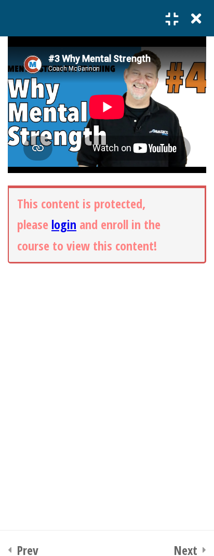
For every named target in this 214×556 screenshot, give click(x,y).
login (63, 224)
